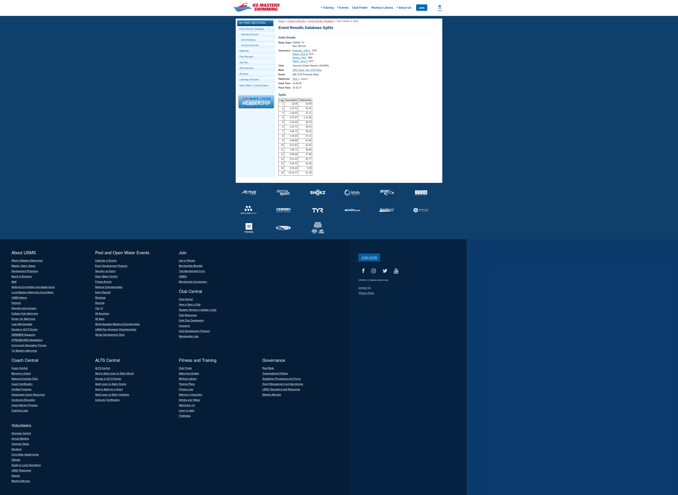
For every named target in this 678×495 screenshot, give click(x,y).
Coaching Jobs (19, 410)
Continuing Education (23, 400)
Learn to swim (187, 410)
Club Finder (360, 7)
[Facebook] (363, 271)
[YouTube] (396, 271)
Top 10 (99, 308)
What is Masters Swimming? (27, 260)
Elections (16, 449)
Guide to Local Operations (26, 465)
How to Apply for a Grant (109, 389)
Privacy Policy (366, 293)
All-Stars (243, 74)
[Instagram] (373, 271)
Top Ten (243, 62)
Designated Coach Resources (28, 394)
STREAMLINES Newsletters (27, 340)
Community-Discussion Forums (28, 345)
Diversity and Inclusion (24, 308)
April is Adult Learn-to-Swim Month (114, 373)
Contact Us (364, 287)
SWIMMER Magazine (23, 334)
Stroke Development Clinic (110, 334)
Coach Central (19, 368)
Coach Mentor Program (24, 405)
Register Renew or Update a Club (197, 309)
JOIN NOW (369, 257)
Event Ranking (248, 40)
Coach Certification (22, 384)
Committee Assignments (25, 454)
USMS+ (183, 276)
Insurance (184, 325)
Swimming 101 (187, 405)
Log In (439, 10)
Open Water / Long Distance (253, 85)
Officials (15, 459)
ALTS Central (102, 368)
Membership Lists (189, 336)
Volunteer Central (21, 433)
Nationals (244, 50)
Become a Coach (21, 373)
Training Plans (187, 384)
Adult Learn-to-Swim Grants (110, 384)
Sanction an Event (105, 271)
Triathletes (185, 415)
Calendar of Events (249, 79)
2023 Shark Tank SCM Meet (307, 70)
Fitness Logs (186, 389)
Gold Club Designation (191, 320)
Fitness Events (103, 281)
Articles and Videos (189, 400)
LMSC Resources (21, 470)
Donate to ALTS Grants (24, 329)
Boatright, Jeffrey (302, 50)
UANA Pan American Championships (115, 329)
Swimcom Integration (190, 394)
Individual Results (249, 34)
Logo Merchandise (21, 324)
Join (422, 8)
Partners (16, 303)
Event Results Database (320, 21)
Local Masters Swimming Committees (32, 292)
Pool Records (246, 56)
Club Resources (188, 315)
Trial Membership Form (192, 271)
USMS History (19, 297)
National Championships (108, 287)
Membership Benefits (191, 265)
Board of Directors (21, 276)
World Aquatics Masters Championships (117, 324)
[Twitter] (385, 271)
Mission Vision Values (23, 265)
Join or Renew (187, 260)
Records (100, 303)
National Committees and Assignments (33, 287)
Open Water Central (106, 276)
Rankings (100, 297)
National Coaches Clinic (24, 378)
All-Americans (246, 68)
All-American (102, 313)
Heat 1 (296, 79)
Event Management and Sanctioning (282, 384)
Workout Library (382, 7)
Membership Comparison (193, 281)
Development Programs (24, 271)
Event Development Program (111, 265)
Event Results (103, 292)
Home (281, 21)
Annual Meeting (20, 438)
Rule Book (268, 368)
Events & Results (296, 21)
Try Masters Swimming (24, 350)
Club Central (186, 299)
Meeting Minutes (271, 394)
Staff (13, 281)
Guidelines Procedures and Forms (281, 378)
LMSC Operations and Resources (281, 389)
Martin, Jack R (300, 61)
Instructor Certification (107, 400)
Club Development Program (194, 331)
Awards (15, 475)
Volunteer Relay (20, 444)
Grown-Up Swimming (23, 318)
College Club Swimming (24, 313)
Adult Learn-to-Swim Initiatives (112, 394)
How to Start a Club (190, 304)
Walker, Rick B (300, 54)
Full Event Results (249, 45)
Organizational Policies (275, 373)
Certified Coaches (21, 389)
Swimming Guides (189, 373)
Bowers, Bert (300, 57)
